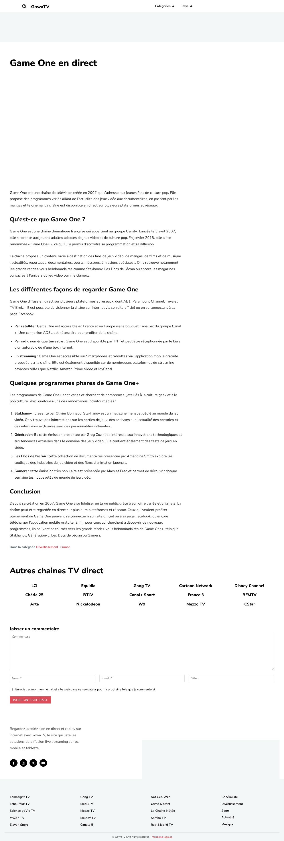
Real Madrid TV (162, 825)
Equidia (88, 585)
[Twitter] (33, 763)
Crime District (160, 804)
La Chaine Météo (163, 811)
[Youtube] (43, 763)
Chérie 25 (34, 594)
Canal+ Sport (142, 594)
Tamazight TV (20, 797)
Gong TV (142, 585)
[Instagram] (24, 763)
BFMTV (249, 594)
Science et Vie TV (22, 811)
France (65, 547)
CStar (249, 604)
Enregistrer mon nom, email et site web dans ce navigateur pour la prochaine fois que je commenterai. (85, 689)
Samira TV (158, 818)
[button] (24, 6)
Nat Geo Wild (160, 797)
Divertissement (47, 547)
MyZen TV (17, 818)
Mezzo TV (195, 604)
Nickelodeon (88, 604)
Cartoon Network (195, 585)
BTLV (88, 594)
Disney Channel (249, 585)
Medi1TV (86, 804)
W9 (141, 604)
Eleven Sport (19, 825)
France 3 (196, 594)
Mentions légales (162, 837)
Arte (34, 604)
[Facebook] (14, 763)
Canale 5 (86, 825)
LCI (34, 585)
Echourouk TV (20, 804)
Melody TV (88, 818)
